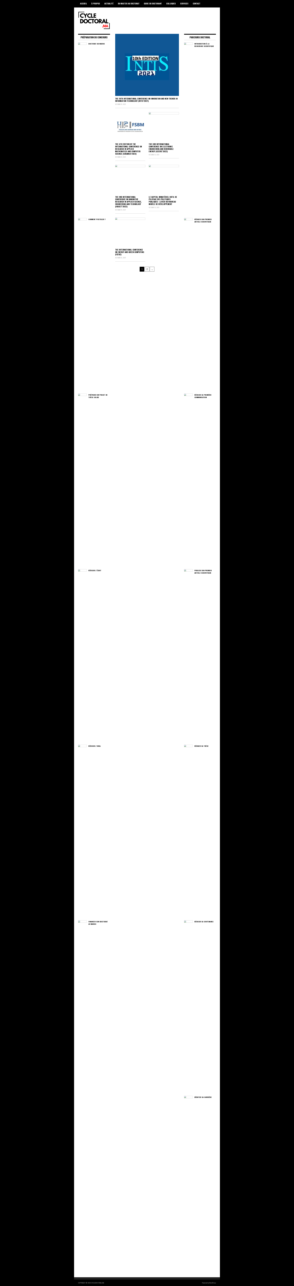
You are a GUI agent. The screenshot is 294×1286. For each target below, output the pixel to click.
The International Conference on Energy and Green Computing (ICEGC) (129, 252)
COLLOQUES (171, 3)
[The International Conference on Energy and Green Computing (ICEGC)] (130, 232)
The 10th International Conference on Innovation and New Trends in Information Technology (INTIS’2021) (146, 99)
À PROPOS (95, 3)
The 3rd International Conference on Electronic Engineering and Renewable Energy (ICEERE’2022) (161, 148)
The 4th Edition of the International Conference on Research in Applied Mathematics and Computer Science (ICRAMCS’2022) (128, 149)
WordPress (212, 1283)
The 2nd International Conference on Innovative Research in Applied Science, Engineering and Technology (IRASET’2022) (128, 202)
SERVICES (184, 3)
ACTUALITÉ (109, 3)
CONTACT (196, 3)
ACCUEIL (83, 3)
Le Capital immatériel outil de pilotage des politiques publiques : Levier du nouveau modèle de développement (163, 201)
